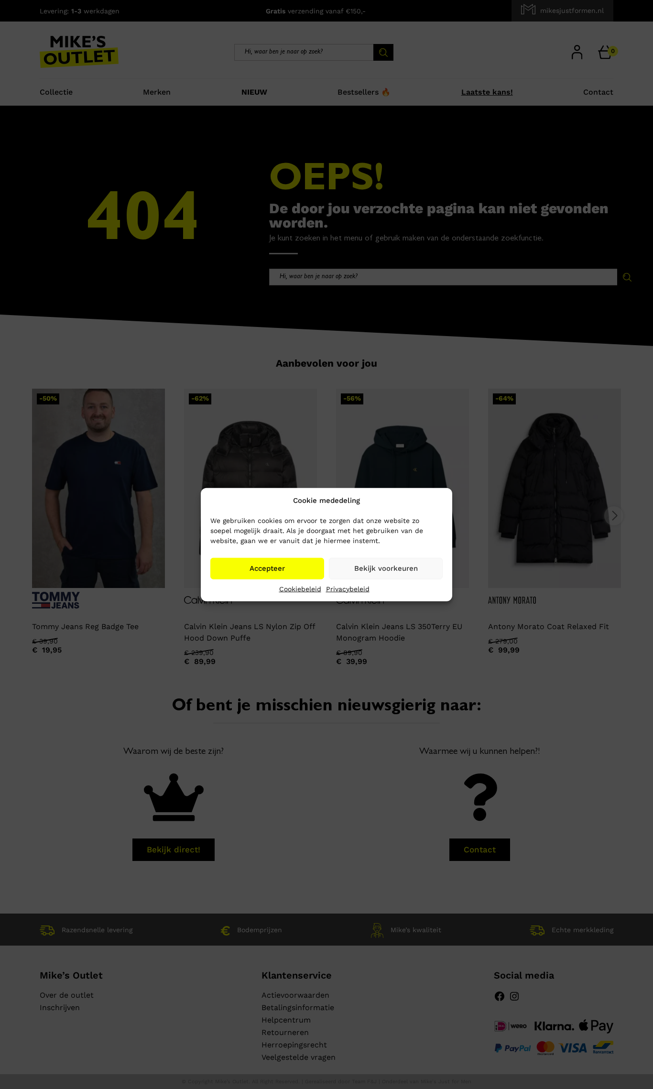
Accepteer (267, 568)
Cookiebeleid (300, 588)
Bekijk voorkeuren (386, 568)
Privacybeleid (348, 588)
